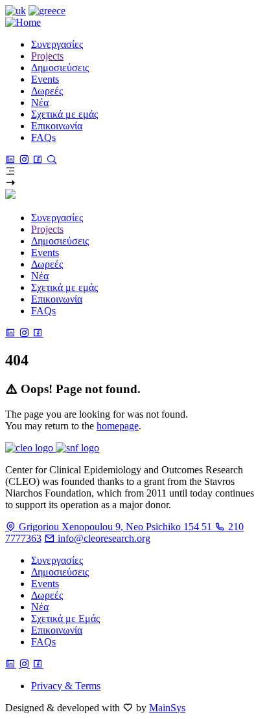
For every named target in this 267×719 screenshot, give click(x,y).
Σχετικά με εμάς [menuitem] (64, 114)
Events (45, 583)
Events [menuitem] (45, 79)
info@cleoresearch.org (102, 538)
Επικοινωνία (56, 630)
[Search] (51, 159)
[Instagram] (25, 159)
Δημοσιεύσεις (60, 571)
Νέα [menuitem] (40, 102)
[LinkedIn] (12, 159)
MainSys (167, 707)
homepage (118, 425)
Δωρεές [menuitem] (47, 90)
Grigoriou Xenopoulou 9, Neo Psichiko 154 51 (115, 526)
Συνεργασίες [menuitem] (57, 44)
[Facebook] (39, 159)
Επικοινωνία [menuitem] (56, 125)
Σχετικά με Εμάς (65, 618)
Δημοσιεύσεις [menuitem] (60, 67)
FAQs (43, 641)
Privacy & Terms (65, 685)
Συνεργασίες (57, 560)
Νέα (40, 606)
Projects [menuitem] (47, 55)
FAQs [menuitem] (43, 137)
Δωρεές (47, 595)
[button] (133, 171)
